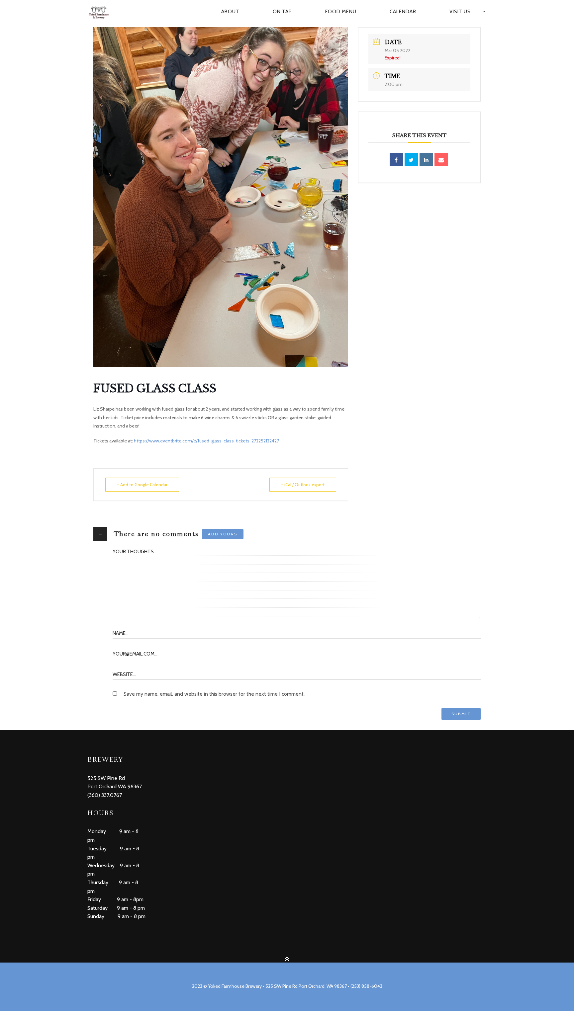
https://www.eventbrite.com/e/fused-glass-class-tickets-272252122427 (206, 441)
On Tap (282, 12)
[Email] (441, 159)
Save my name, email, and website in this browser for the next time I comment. (214, 694)
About (230, 12)
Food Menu (340, 12)
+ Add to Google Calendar (142, 484)
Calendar (403, 12)
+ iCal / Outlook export (303, 484)
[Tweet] (411, 159)
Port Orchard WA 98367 (114, 786)
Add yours (223, 533)
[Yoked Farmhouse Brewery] (102, 12)
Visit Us (460, 12)
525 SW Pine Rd (106, 778)
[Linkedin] (426, 159)
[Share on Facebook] (396, 159)
